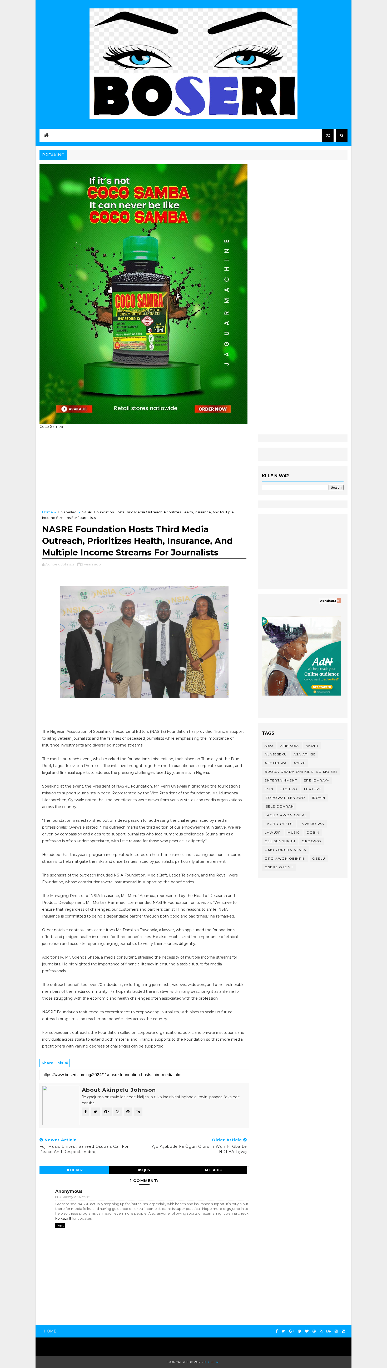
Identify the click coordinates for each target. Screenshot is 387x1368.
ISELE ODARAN (279, 806)
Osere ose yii (279, 867)
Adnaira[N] (328, 601)
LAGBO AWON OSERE (286, 815)
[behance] (328, 1331)
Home (47, 512)
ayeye (300, 763)
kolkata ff (63, 1218)
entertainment (281, 780)
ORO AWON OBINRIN (285, 858)
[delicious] (343, 1331)
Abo (269, 746)
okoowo (311, 841)
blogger (74, 1170)
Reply (60, 1225)
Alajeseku (276, 754)
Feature (313, 789)
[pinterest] (299, 1331)
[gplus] (291, 1331)
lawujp (273, 832)
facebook (212, 1170)
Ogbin (313, 832)
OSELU (318, 858)
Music (293, 832)
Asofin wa (276, 763)
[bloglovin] (307, 1331)
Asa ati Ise (305, 754)
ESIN (269, 789)
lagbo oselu (279, 824)
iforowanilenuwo (285, 798)
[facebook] (276, 1331)
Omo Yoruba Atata (285, 850)
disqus (143, 1170)
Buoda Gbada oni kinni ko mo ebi (301, 772)
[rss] (321, 1331)
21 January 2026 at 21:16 (74, 1197)
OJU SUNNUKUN (280, 841)
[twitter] (283, 1331)
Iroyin (318, 798)
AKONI (312, 746)
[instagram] (336, 1331)
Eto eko (288, 789)
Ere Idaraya (317, 780)
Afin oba (289, 746)
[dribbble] (314, 1331)
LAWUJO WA (312, 824)
